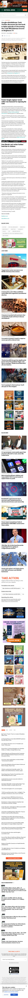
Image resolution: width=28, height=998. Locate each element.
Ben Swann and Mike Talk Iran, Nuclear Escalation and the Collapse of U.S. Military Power (12, 899)
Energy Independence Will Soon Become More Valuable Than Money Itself (13, 917)
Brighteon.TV (17, 73)
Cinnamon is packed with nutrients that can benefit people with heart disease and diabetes (13, 316)
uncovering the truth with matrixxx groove (9, 40)
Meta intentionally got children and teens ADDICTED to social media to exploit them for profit (12, 477)
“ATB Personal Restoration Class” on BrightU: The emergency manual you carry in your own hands (13, 793)
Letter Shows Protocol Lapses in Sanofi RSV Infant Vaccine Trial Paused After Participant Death (13, 828)
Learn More (6, 994)
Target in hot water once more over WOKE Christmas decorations (12, 270)
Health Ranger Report (7, 882)
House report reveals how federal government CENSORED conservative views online (12, 523)
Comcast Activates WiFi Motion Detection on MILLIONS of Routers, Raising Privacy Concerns (12, 797)
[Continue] (25, 959)
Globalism (8, 39)
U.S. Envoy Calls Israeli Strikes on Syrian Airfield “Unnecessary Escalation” (12, 760)
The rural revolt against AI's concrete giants (11, 788)
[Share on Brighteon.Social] (2, 36)
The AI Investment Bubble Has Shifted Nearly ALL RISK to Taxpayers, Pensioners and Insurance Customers (13, 925)
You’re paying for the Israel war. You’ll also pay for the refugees (12, 385)
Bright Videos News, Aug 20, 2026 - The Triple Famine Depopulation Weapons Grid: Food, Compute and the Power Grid (13, 934)
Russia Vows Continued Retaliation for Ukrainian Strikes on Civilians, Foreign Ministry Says (12, 749)
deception (3, 39)
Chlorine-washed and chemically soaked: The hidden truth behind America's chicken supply (12, 770)
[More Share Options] (9, 36)
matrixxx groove (19, 39)
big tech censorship (12, 38)
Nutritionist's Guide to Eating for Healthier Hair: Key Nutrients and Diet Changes (12, 802)
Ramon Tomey (9, 268)
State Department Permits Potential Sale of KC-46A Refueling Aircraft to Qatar (12, 774)
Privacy (8, 978)
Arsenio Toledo (9, 313)
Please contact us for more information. (9, 601)
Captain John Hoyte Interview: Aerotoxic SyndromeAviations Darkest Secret (12, 942)
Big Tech (5, 38)
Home (2, 20)
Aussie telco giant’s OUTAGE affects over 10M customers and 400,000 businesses (12, 570)
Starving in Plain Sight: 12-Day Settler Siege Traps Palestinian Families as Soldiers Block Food (13, 784)
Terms (11, 978)
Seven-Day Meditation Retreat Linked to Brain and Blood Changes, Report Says (13, 765)
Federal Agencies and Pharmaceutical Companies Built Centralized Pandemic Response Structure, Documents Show (12, 755)
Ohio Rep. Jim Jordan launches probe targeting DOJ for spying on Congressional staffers (12, 546)
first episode (10, 73)
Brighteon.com (4, 216)
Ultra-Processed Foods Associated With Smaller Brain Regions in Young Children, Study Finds (12, 823)
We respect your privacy (14, 962)
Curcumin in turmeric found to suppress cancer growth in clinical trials (13, 339)
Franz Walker (9, 33)
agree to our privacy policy (11, 991)
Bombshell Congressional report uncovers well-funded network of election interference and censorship (12, 500)
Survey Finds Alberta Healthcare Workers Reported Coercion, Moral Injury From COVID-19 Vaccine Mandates (13, 838)
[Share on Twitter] (7, 36)
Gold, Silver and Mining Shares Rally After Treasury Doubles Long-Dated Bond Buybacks (13, 812)
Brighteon (18, 38)
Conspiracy (7, 20)
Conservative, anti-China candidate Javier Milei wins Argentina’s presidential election (13, 293)
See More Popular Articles (14, 858)
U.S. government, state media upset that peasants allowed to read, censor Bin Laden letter (13, 453)
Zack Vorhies (20, 40)
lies (14, 39)
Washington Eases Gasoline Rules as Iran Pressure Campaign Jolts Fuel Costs (13, 853)
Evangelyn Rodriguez (11, 336)
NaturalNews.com (5, 218)
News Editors (9, 358)
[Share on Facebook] (5, 36)
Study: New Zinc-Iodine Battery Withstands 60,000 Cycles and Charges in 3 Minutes (13, 807)
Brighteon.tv (23, 38)
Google (12, 39)
